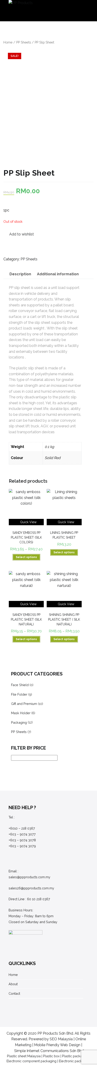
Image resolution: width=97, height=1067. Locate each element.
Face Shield (20, 685)
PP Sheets (23, 42)
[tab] (20, 274)
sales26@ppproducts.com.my (31, 888)
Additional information (58, 274)
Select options (26, 557)
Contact (14, 993)
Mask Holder (20, 713)
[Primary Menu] (84, 11)
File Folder (19, 694)
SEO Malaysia (61, 1039)
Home (7, 42)
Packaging (19, 722)
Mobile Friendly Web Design (57, 1045)
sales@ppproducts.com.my (29, 877)
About (13, 984)
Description (20, 274)
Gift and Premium (24, 704)
